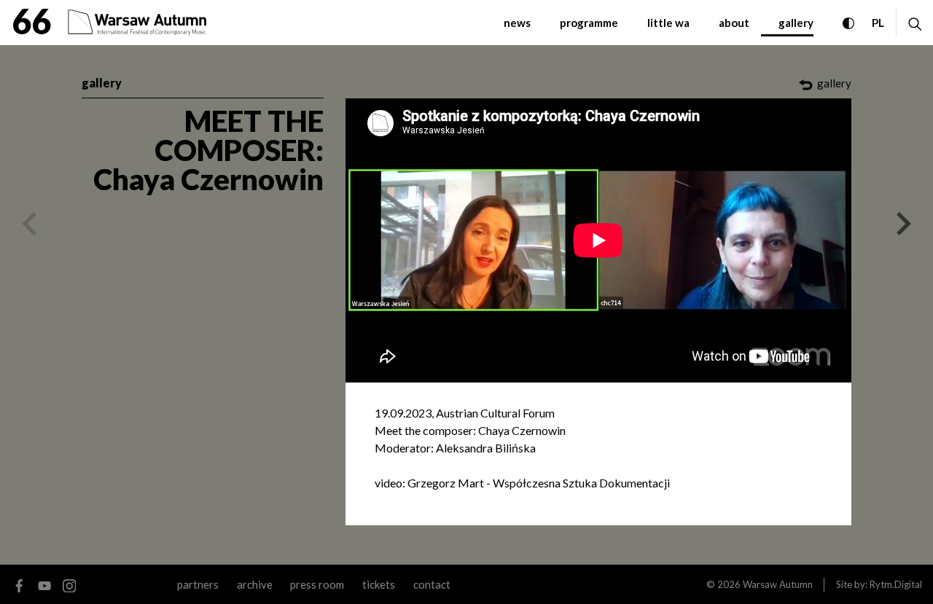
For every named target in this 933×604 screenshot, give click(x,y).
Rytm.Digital (896, 584)
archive (255, 584)
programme (589, 22)
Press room (317, 584)
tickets (378, 584)
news (517, 22)
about (734, 22)
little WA (668, 22)
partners (198, 584)
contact (431, 584)
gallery (795, 22)
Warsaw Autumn (778, 584)
